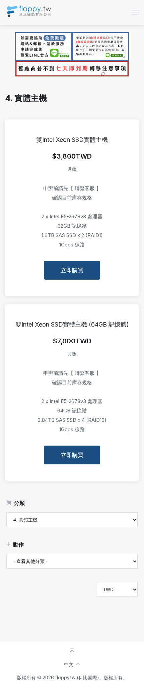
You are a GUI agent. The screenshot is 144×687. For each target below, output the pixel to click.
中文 (68, 664)
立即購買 (72, 270)
